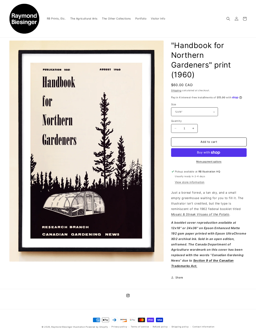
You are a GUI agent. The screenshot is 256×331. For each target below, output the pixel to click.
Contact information (203, 326)
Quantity (176, 120)
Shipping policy (180, 326)
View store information (189, 182)
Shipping (176, 90)
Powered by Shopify (97, 327)
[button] (228, 19)
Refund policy (160, 326)
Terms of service (140, 326)
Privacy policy (119, 326)
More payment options (209, 161)
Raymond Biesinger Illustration (68, 327)
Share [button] (179, 277)
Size (173, 104)
